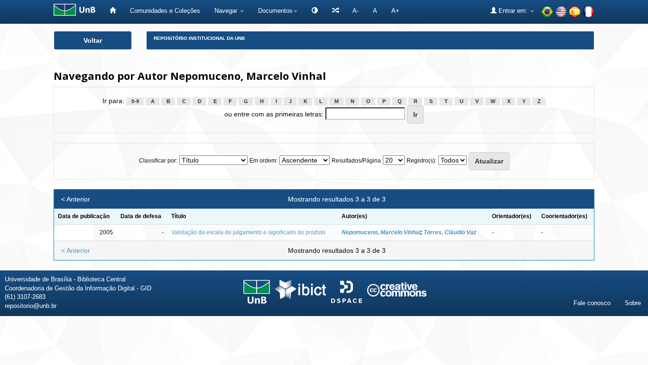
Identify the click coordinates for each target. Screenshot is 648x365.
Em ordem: (264, 160)
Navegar (226, 10)
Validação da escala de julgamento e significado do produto (248, 232)
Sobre (633, 303)
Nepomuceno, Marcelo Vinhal (381, 232)
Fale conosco (592, 303)
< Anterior (75, 199)
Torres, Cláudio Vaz (450, 232)
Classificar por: (158, 160)
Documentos (275, 10)
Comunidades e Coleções (165, 10)
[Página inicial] (112, 10)
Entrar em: (513, 10)
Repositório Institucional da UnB (199, 38)
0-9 (135, 101)
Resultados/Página (356, 160)
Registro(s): (421, 160)
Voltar (92, 40)
